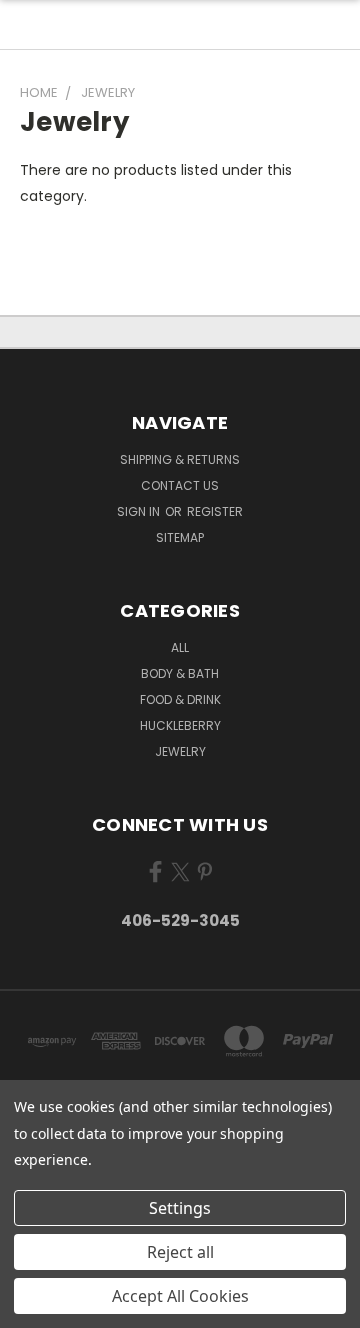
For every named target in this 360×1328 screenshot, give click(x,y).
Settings (180, 1208)
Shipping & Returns (180, 459)
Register (215, 511)
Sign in (140, 511)
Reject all (180, 1252)
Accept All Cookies (180, 1296)
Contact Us (180, 485)
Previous (31, 1308)
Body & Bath (180, 673)
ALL (180, 647)
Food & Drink (180, 699)
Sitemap (180, 537)
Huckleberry (180, 725)
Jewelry (180, 751)
